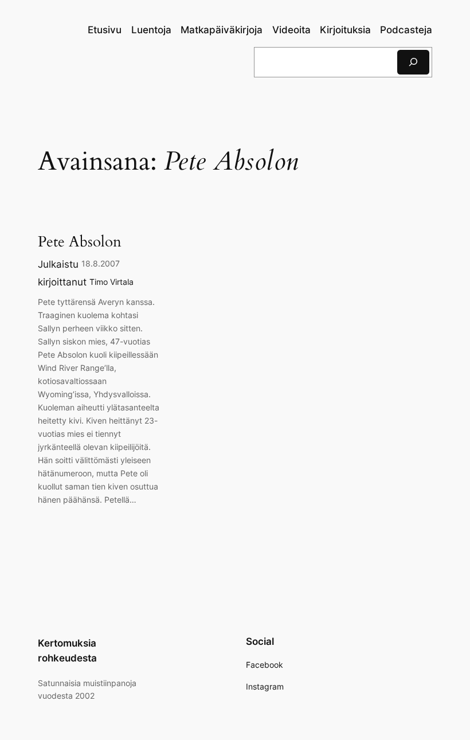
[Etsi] (413, 62)
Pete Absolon (80, 241)
